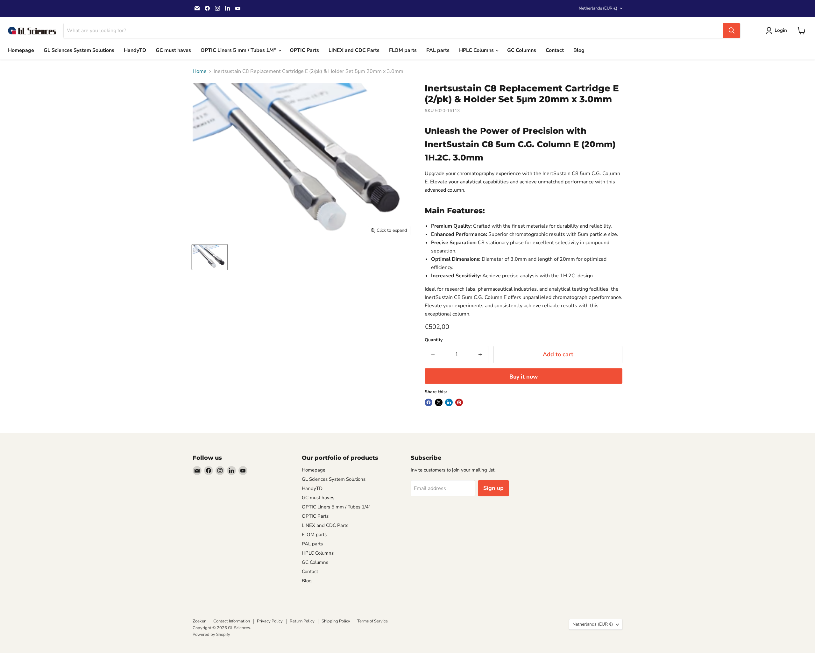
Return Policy (302, 621)
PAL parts (438, 50)
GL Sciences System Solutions (79, 50)
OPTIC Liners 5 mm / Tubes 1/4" (239, 50)
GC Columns (521, 50)
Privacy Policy (270, 621)
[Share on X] (439, 402)
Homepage (21, 50)
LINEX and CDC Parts (354, 50)
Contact (555, 50)
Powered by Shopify (211, 634)
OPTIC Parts (304, 50)
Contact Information (231, 621)
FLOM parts (403, 50)
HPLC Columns (477, 50)
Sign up (493, 488)
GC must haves (173, 50)
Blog (579, 50)
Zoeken (199, 621)
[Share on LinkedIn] (449, 402)
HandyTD (135, 50)
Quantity (434, 340)
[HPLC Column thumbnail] (209, 257)
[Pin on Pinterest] (459, 402)
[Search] (731, 30)
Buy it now (523, 376)
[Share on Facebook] (428, 402)
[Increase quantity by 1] (480, 354)
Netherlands (598, 8)
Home (200, 71)
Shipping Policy (336, 621)
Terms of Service (372, 621)
